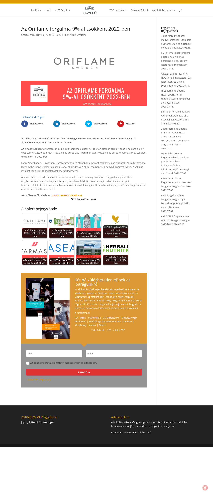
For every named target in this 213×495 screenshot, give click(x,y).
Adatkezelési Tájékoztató (137, 432)
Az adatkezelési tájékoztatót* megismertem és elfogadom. (63, 362)
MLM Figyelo (37, 34)
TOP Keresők (116, 10)
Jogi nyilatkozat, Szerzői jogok (37, 422)
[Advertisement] (100, 470)
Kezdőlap (35, 10)
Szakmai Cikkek (139, 10)
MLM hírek (70, 34)
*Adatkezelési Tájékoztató (38, 379)
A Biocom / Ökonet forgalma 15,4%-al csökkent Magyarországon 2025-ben (176, 182)
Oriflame (82, 34)
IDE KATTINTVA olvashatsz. (67, 195)
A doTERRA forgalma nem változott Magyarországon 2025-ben (175, 220)
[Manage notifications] (205, 487)
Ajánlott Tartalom (162, 10)
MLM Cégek (61, 10)
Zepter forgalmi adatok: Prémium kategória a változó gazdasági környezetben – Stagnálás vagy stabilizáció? (175, 136)
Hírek (48, 10)
